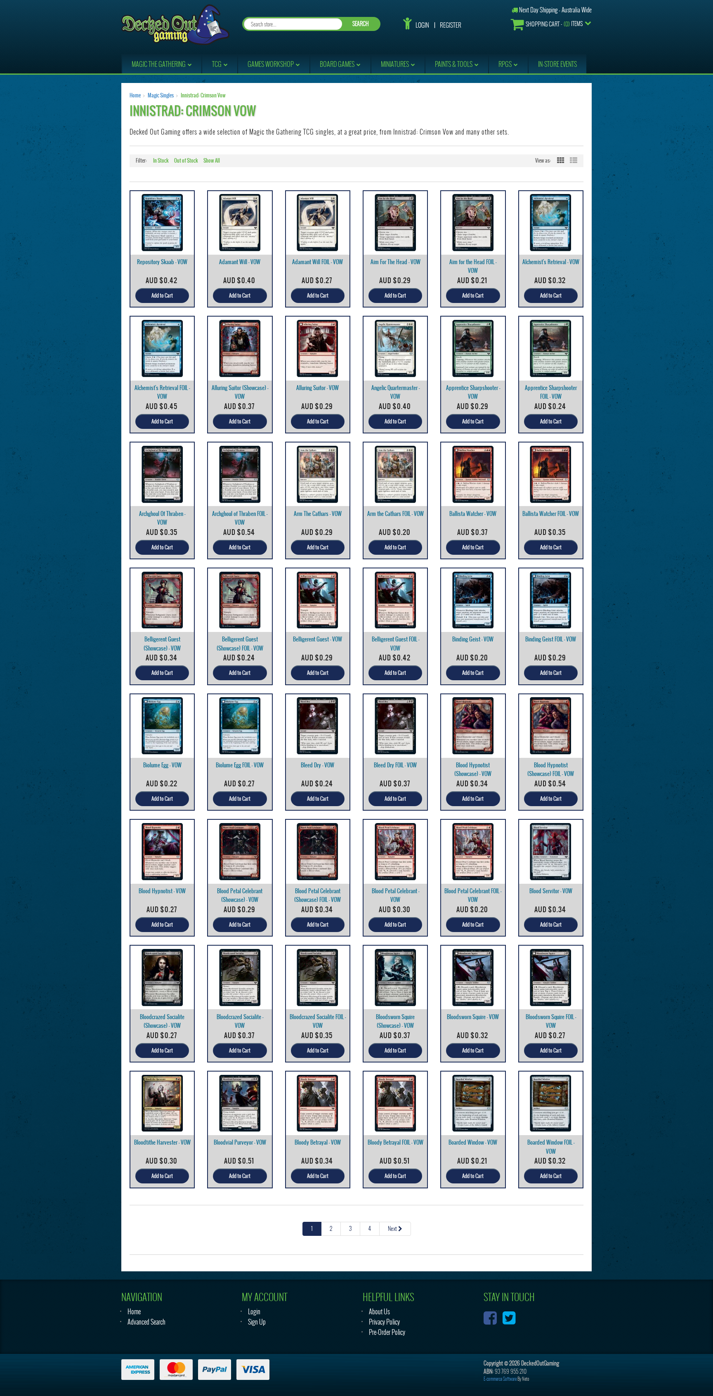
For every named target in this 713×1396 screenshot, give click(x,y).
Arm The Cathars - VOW (318, 514)
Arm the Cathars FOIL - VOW (395, 514)
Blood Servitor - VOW (550, 891)
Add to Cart (162, 295)
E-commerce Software (500, 1378)
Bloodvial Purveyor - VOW (240, 1142)
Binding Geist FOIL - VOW (550, 639)
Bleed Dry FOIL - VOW (395, 765)
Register (450, 25)
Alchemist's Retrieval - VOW (550, 262)
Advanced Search (146, 1322)
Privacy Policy (384, 1322)
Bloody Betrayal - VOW (318, 1142)
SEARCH (360, 23)
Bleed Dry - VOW (317, 765)
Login (422, 25)
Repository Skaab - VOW (162, 262)
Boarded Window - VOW (473, 1142)
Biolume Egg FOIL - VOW (240, 765)
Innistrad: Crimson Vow (203, 95)
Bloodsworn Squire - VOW (473, 1017)
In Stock (161, 160)
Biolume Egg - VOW (162, 765)
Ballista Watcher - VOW (472, 514)
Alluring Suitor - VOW (317, 388)
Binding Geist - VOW (472, 639)
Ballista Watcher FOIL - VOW (550, 514)
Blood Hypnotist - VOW (162, 891)
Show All (211, 160)
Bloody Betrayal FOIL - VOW (395, 1142)
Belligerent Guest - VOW (317, 639)
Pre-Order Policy (387, 1332)
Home (135, 95)
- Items (554, 23)
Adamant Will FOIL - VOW (317, 262)
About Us (379, 1311)
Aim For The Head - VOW (395, 262)
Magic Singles (161, 95)
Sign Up (257, 1322)
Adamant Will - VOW (239, 262)
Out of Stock (186, 160)
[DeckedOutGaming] (175, 23)
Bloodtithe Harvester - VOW (162, 1142)
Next (393, 1228)
